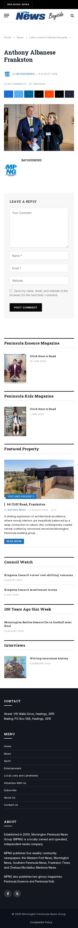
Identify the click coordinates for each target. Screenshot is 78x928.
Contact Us (11, 804)
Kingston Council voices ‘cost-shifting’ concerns (38, 575)
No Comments (17, 83)
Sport (7, 760)
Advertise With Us (15, 783)
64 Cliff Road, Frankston (26, 504)
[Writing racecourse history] (15, 667)
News (7, 753)
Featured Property (21, 496)
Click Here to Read (43, 356)
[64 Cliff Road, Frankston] (39, 479)
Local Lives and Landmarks (21, 775)
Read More (14, 541)
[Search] (72, 15)
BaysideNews (25, 73)
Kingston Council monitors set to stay (30, 590)
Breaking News (18, 4)
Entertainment (12, 768)
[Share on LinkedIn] (28, 94)
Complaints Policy (41, 922)
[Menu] (6, 15)
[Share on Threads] (59, 94)
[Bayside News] (40, 15)
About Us (9, 797)
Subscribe (10, 790)
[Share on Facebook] (8, 94)
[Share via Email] (39, 94)
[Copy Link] (69, 94)
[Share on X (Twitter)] (18, 94)
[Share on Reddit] (49, 94)
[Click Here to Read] (15, 368)
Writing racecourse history (49, 658)
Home (7, 746)
